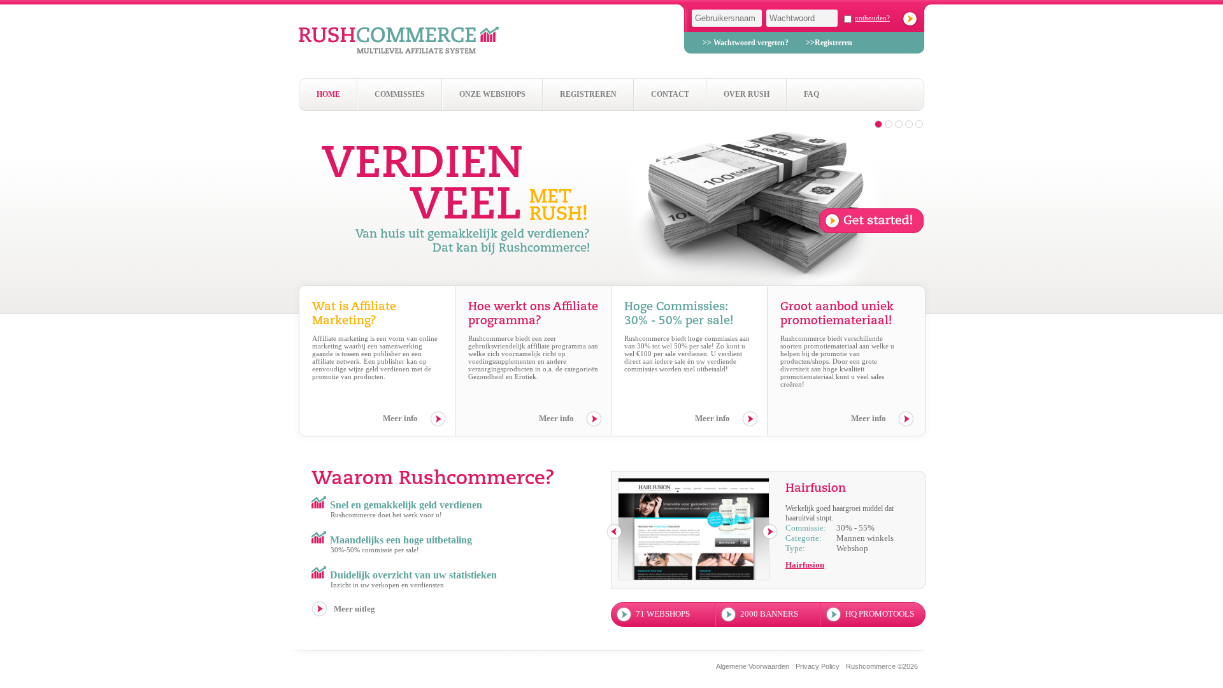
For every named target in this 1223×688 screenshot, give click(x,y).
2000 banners (769, 614)
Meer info (400, 418)
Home (328, 94)
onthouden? (872, 18)
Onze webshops (492, 94)
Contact (670, 94)
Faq (811, 94)
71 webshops (663, 614)
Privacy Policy (818, 666)
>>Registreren (829, 42)
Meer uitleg (354, 608)
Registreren (588, 94)
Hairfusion (804, 565)
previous (615, 532)
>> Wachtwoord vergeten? (746, 42)
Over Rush (746, 94)
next (770, 532)
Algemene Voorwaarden (752, 666)
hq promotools (879, 614)
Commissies (400, 94)
